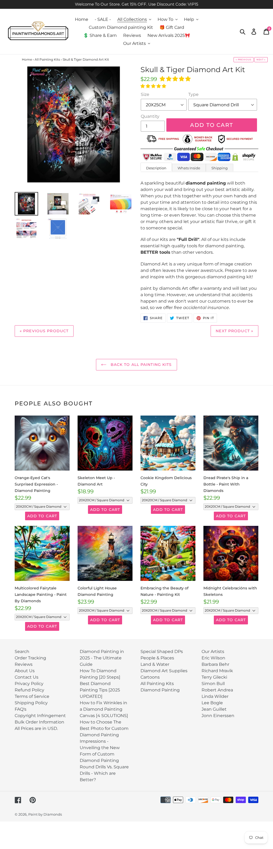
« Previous (243, 59)
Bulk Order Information (39, 722)
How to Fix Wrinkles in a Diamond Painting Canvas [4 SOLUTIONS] (104, 709)
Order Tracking (30, 657)
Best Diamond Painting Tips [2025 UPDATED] (100, 690)
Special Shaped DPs (161, 651)
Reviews (24, 664)
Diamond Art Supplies (163, 670)
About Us (25, 670)
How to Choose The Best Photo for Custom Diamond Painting (104, 728)
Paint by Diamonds (45, 814)
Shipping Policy (31, 702)
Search (22, 651)
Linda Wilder (215, 696)
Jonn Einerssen (218, 715)
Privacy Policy (29, 683)
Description (156, 168)
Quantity (150, 116)
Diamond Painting (160, 689)
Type (193, 94)
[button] (176, 79)
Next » (261, 59)
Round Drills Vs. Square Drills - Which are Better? (104, 773)
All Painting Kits (157, 683)
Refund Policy (29, 689)
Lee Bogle (212, 702)
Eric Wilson (213, 657)
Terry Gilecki (214, 677)
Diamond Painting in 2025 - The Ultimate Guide (102, 658)
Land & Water (154, 664)
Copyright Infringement (40, 715)
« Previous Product (44, 330)
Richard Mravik (217, 670)
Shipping (219, 168)
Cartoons (150, 677)
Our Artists (213, 651)
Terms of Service (32, 696)
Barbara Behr (215, 664)
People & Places (157, 657)
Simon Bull (213, 683)
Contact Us (26, 677)
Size (145, 94)
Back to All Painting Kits (140, 364)
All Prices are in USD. (36, 728)
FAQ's (20, 709)
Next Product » (234, 330)
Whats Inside (189, 168)
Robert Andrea (217, 689)
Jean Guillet (214, 709)
